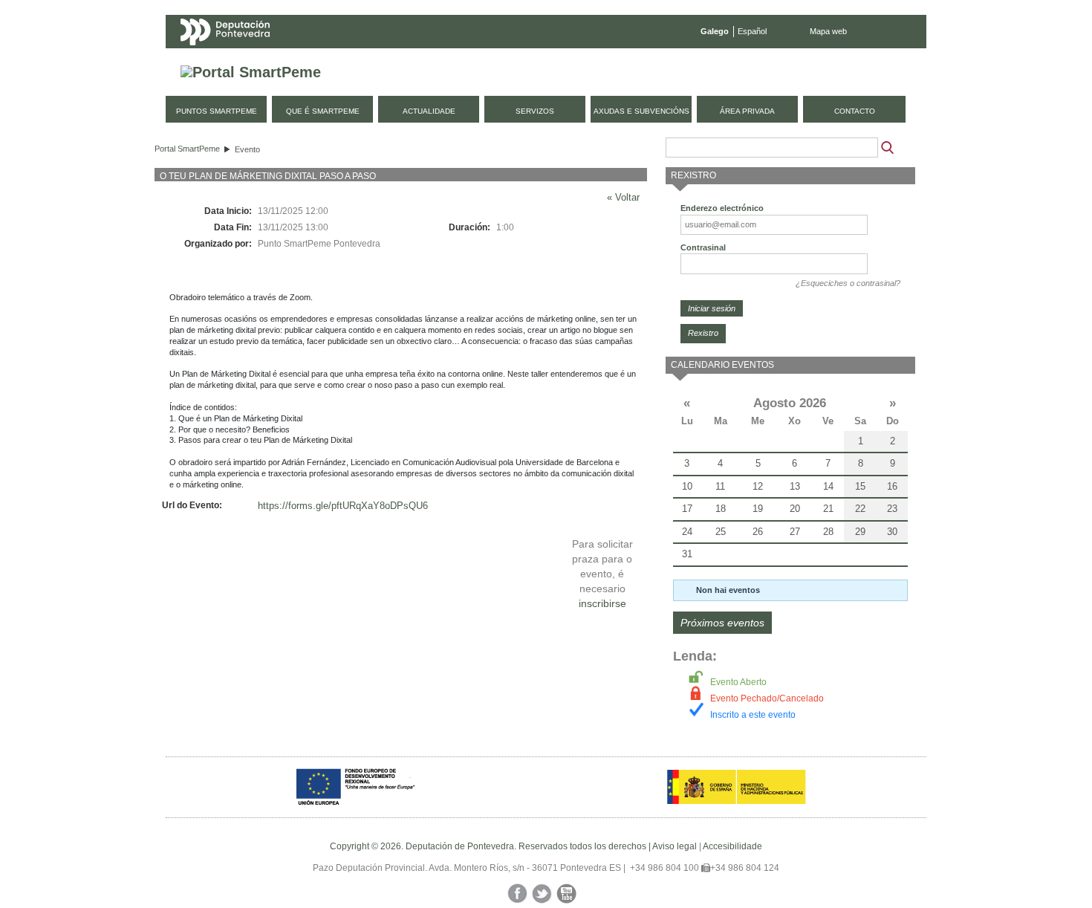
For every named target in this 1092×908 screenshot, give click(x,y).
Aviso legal (674, 846)
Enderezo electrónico (722, 208)
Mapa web (828, 31)
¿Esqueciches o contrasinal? (848, 283)
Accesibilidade (732, 846)
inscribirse (602, 603)
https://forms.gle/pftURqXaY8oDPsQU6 (343, 505)
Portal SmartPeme (187, 148)
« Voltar (623, 197)
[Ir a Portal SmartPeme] (251, 72)
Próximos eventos (722, 623)
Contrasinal (703, 247)
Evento (247, 149)
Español (752, 31)
